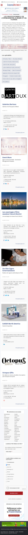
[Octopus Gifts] (14, 361)
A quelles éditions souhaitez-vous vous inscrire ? (13, 459)
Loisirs (15, 422)
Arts (5, 415)
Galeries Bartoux (9, 104)
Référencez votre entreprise (9, 2)
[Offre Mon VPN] (14, 524)
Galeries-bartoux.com (9, 126)
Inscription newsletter (23, 2)
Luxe (15, 423)
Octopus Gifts (8, 373)
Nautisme (16, 428)
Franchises (16, 415)
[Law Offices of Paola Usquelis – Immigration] (14, 9)
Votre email (9, 451)
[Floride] (14, 4)
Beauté (5, 425)
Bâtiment (6, 423)
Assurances (6, 417)
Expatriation (6, 439)
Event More (7, 157)
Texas (8, 481)
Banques (6, 422)
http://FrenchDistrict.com (10, 237)
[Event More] (14, 146)
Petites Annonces (4, 533)
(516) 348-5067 (8, 396)
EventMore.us (8, 181)
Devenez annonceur (13, 533)
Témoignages (11, 531)
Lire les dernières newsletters (15, 499)
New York (9, 467)
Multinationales (17, 426)
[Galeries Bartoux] (14, 93)
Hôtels (15, 417)
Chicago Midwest (10, 474)
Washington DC (10, 469)
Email (15, 125)
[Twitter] (6, 240)
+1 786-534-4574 (9, 125)
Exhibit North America (11, 324)
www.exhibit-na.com (9, 341)
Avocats (6, 420)
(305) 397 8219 (8, 236)
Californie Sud (10, 479)
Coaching (6, 428)
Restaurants (17, 431)
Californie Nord (10, 476)
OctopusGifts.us (8, 398)
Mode (15, 425)
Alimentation (7, 414)
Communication (7, 430)
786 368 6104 (8, 291)
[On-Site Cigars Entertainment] (14, 257)
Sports (15, 437)
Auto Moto (6, 419)
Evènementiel (7, 437)
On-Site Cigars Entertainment (8, 270)
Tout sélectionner (10, 462)
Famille (16, 414)
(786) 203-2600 (8, 179)
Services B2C (17, 434)
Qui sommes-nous (4, 531)
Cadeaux (6, 426)
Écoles (5, 434)
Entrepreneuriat (7, 436)
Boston (8, 471)
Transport (16, 439)
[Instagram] (8, 129)
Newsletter (21, 531)
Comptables (7, 431)
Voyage (16, 440)
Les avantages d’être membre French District (11, 213)
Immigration (17, 419)
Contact (16, 531)
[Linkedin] (6, 129)
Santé (15, 433)
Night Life (16, 430)
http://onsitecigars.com (10, 292)
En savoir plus (20, 132)
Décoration (6, 433)
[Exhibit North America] (14, 312)
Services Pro (17, 436)
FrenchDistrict (5, 14)
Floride (10, 14)
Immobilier (16, 420)
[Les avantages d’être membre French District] (14, 200)
